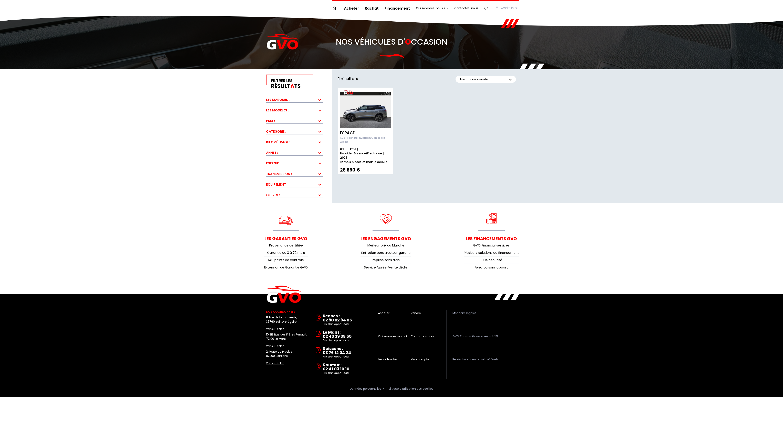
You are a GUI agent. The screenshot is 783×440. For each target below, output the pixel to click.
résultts (286, 84)
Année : (272, 152)
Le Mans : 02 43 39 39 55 (337, 336)
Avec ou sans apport (491, 267)
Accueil (335, 8)
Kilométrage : (278, 142)
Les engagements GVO (386, 239)
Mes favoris (486, 8)
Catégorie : (276, 131)
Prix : (270, 121)
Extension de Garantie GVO (286, 267)
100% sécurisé (491, 260)
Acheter (351, 8)
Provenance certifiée (286, 245)
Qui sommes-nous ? (430, 8)
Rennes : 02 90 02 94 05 (337, 320)
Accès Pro (509, 8)
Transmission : (279, 174)
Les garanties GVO (285, 239)
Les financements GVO (491, 239)
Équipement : (277, 184)
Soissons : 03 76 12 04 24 (337, 352)
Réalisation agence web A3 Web (475, 359)
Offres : (273, 195)
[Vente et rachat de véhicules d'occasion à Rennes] (282, 42)
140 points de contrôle (286, 260)
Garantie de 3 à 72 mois (286, 252)
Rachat (372, 8)
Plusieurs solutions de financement (491, 252)
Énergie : (273, 163)
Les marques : (278, 99)
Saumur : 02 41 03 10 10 (336, 369)
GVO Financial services (491, 245)
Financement (397, 8)
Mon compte (420, 359)
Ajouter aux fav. (387, 93)
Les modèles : (277, 110)
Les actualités (388, 359)
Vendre (416, 313)
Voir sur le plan (275, 329)
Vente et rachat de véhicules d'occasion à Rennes (284, 294)
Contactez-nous (466, 8)
